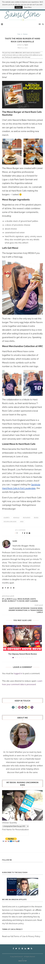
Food (18, 34)
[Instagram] (29, 707)
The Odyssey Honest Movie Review (22, 654)
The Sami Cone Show (9, 521)
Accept (18, 7)
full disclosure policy (14, 923)
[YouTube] (25, 707)
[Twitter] (16, 707)
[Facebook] (13, 707)
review (36, 517)
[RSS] (32, 707)
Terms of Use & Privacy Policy (27, 936)
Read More (28, 7)
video (21, 521)
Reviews (25, 34)
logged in (18, 673)
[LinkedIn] (22, 707)
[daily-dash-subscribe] (22, 886)
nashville (16, 517)
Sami (26, 45)
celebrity (6, 517)
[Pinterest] (19, 707)
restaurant (26, 517)
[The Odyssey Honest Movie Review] (22, 638)
